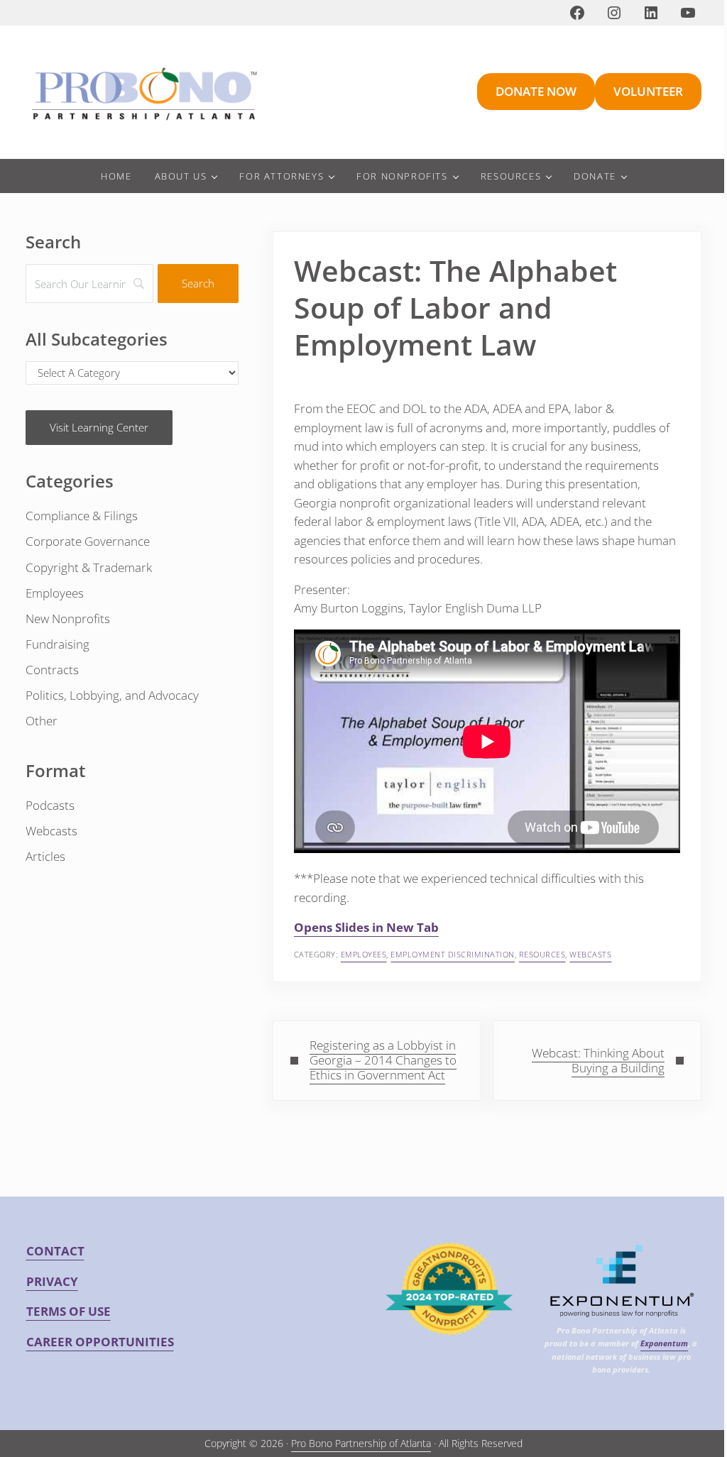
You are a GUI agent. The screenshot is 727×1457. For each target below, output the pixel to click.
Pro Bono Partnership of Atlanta (361, 1443)
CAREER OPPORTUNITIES (100, 1342)
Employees (364, 954)
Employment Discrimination (452, 954)
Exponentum (664, 1343)
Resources (542, 954)
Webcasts (590, 954)
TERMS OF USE (68, 1311)
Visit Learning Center (99, 427)
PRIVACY (52, 1281)
